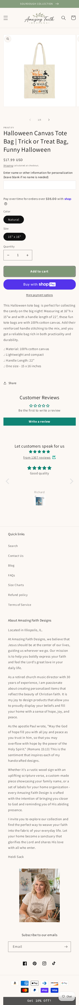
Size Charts (16, 585)
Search (13, 546)
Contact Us (15, 556)
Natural (13, 219)
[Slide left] (30, 119)
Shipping (8, 165)
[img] (39, 452)
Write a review (39, 421)
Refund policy (18, 595)
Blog (11, 565)
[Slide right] (48, 119)
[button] (5, 18)
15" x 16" (14, 237)
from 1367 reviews (37, 457)
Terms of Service (19, 605)
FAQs (11, 575)
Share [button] (13, 383)
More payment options (39, 295)
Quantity (9, 246)
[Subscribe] (66, 947)
